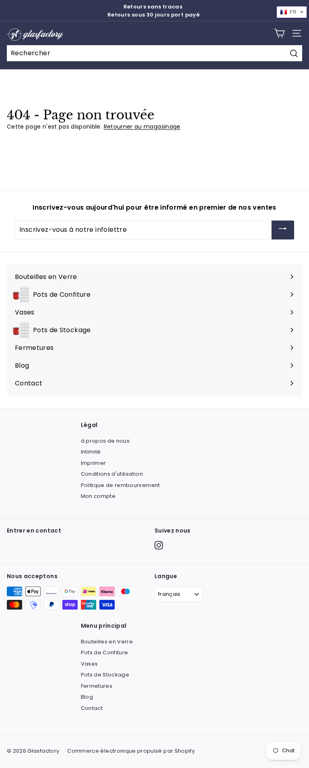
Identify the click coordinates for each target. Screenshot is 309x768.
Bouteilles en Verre (107, 641)
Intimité (91, 452)
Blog (87, 697)
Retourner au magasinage (142, 127)
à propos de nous (105, 441)
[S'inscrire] (283, 230)
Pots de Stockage (105, 675)
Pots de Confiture (104, 652)
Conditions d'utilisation (112, 474)
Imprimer (93, 463)
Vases (89, 664)
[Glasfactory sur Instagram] (158, 545)
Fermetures (97, 686)
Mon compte (98, 496)
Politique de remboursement (120, 485)
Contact (92, 708)
